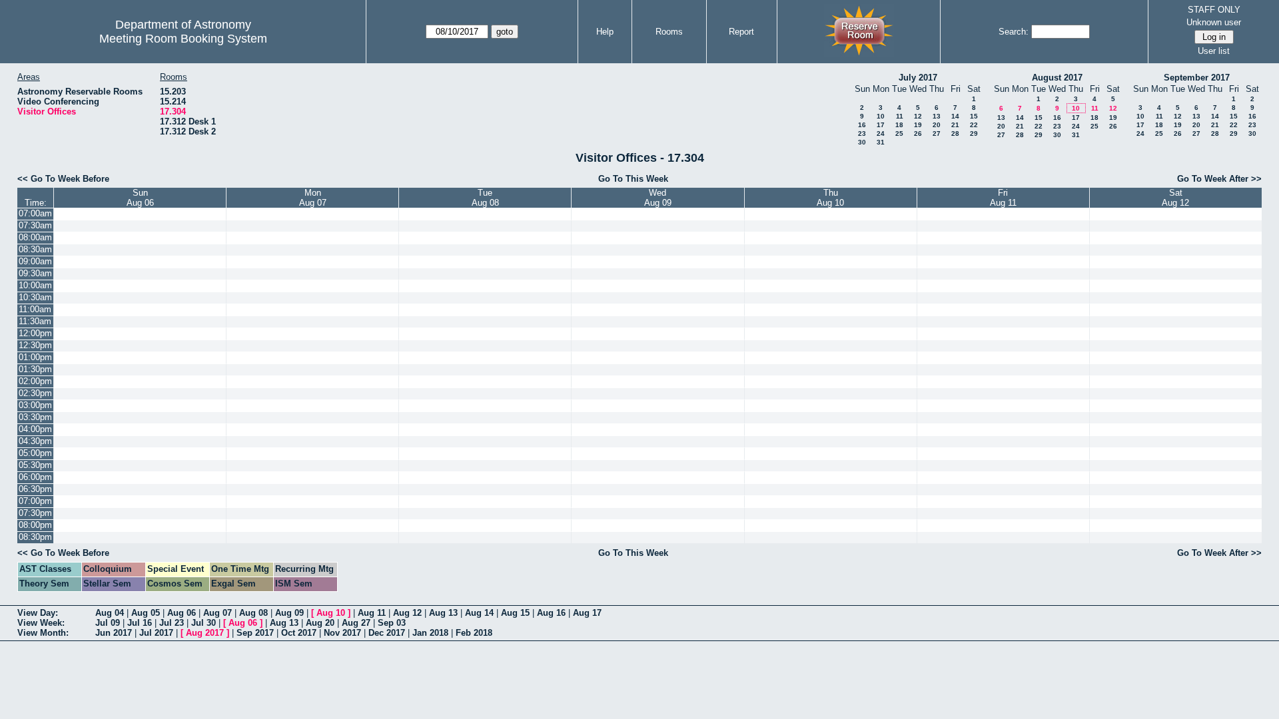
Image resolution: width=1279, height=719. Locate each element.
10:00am (35, 285)
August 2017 (1057, 78)
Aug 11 (372, 613)
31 (881, 142)
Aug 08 (253, 613)
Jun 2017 (113, 633)
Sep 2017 (255, 633)
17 (881, 124)
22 (974, 124)
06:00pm (35, 477)
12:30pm (35, 345)
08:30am (35, 249)
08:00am (35, 237)
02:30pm (35, 393)
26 (918, 133)
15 (974, 116)
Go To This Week (633, 179)
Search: (1014, 32)
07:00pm (35, 501)
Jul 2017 (156, 633)
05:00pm (35, 453)
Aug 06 (181, 613)
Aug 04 (109, 613)
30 (862, 142)
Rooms (669, 32)
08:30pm (35, 537)
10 (881, 116)
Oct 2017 (298, 633)
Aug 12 (407, 613)
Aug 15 (515, 613)
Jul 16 (139, 623)
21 (955, 124)
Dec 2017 (386, 633)
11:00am (35, 309)
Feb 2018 (474, 633)
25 (899, 133)
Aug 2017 (205, 633)
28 (955, 133)
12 (918, 116)
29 (974, 133)
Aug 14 (479, 613)
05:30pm (35, 465)
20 (937, 124)
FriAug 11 (1003, 198)
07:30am (35, 225)
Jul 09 (107, 623)
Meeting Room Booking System (183, 38)
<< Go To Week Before (63, 179)
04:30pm (35, 441)
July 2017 (918, 78)
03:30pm (35, 417)
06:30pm (35, 489)
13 (937, 116)
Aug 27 (356, 623)
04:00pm (35, 429)
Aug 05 (145, 613)
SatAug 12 (1175, 198)
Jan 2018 (430, 633)
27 (937, 133)
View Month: (43, 633)
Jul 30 (203, 623)
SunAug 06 (140, 198)
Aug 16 (551, 613)
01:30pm (35, 369)
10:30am (35, 297)
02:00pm (35, 381)
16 (862, 124)
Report (741, 32)
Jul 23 (171, 623)
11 (899, 116)
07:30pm (35, 513)
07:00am (35, 213)
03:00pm (35, 405)
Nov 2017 (342, 633)
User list (1214, 51)
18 (899, 124)
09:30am (35, 273)
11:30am (35, 321)
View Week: (41, 623)
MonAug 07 (312, 198)
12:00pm (35, 333)
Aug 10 (330, 613)
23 (862, 133)
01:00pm (35, 357)
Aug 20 (320, 623)
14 (955, 116)
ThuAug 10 (830, 198)
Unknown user (1213, 22)
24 (881, 133)
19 (918, 124)
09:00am (35, 261)
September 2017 (1197, 78)
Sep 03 (392, 623)
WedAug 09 (657, 198)
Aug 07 (217, 613)
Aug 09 (289, 613)
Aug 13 (443, 613)
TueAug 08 (485, 198)
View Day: (37, 613)
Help (605, 32)
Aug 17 (587, 613)
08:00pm (35, 525)
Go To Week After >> (1219, 179)
